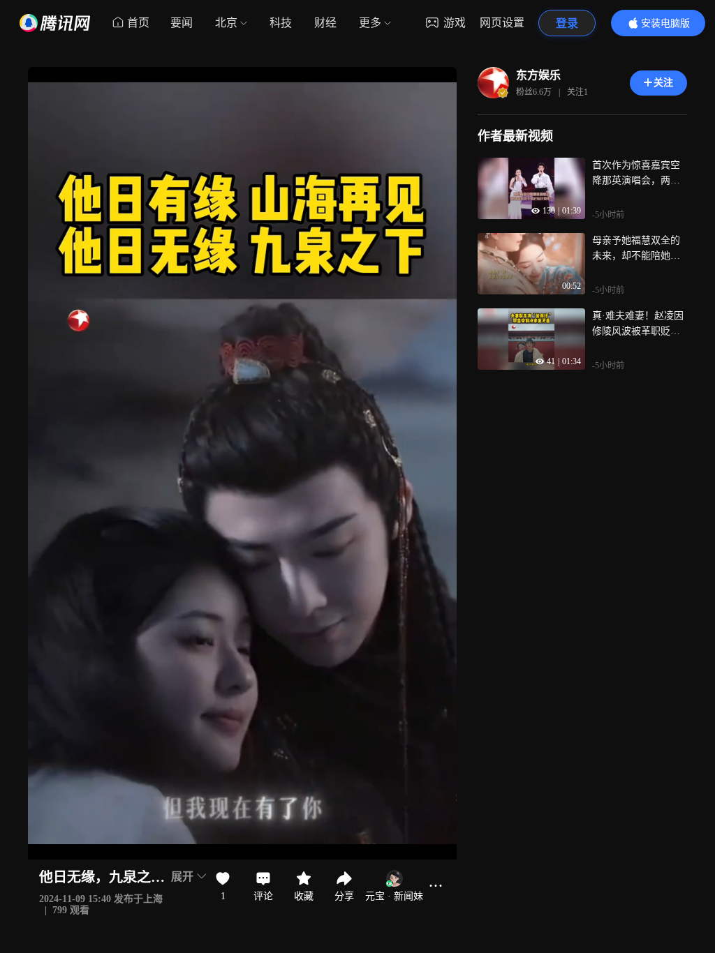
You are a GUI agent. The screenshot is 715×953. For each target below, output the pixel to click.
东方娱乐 (538, 75)
